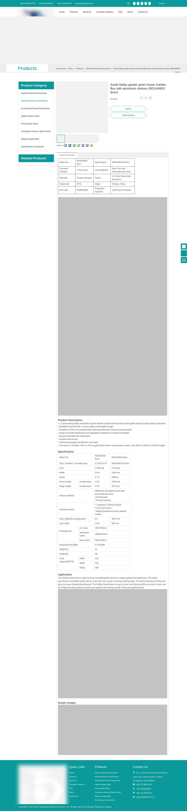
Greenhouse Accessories (105, 800)
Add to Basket (128, 115)
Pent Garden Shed (102, 788)
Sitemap (90, 807)
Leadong (107, 807)
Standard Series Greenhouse (106, 777)
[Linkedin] (138, 3)
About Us (73, 780)
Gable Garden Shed (103, 784)
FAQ (71, 788)
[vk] (149, 3)
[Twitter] (142, 3)
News (71, 792)
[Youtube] (145, 3)
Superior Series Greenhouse (106, 773)
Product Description (67, 155)
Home (71, 773)
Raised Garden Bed (103, 796)
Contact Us (73, 796)
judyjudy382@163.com (84, 3)
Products (72, 777)
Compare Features (77, 784)
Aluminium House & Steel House (108, 792)
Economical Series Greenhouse (107, 780)
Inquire (128, 109)
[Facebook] (134, 3)
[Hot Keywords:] (128, 3)
